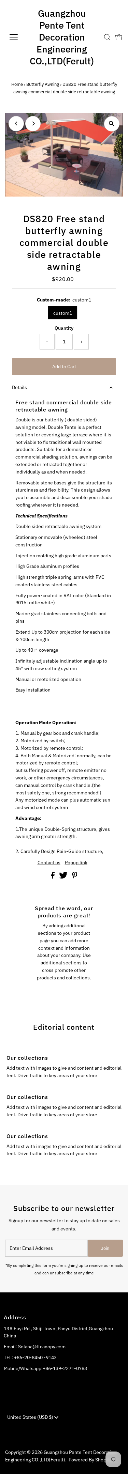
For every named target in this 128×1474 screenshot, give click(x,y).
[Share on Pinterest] (74, 877)
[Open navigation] (13, 37)
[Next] (33, 123)
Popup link (76, 862)
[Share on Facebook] (53, 877)
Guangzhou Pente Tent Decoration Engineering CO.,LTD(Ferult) (62, 37)
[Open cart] (118, 37)
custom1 (62, 313)
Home (17, 84)
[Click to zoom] (111, 123)
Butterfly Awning (42, 84)
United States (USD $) (30, 1417)
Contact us (49, 862)
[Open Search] (107, 37)
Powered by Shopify (90, 1460)
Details (19, 387)
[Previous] (16, 123)
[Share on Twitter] (64, 877)
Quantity (64, 328)
